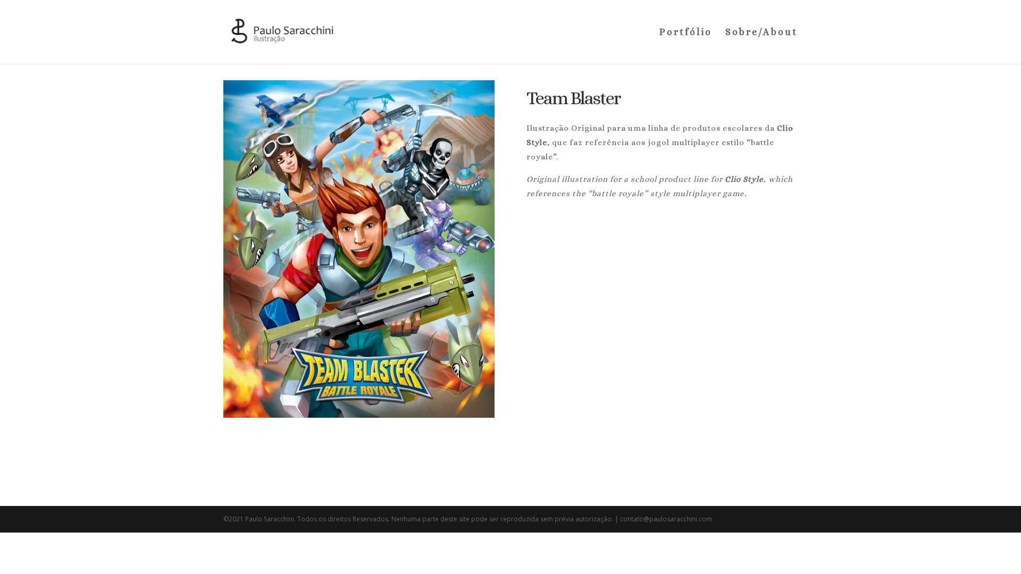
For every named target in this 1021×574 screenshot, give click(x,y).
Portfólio (685, 32)
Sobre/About (761, 32)
